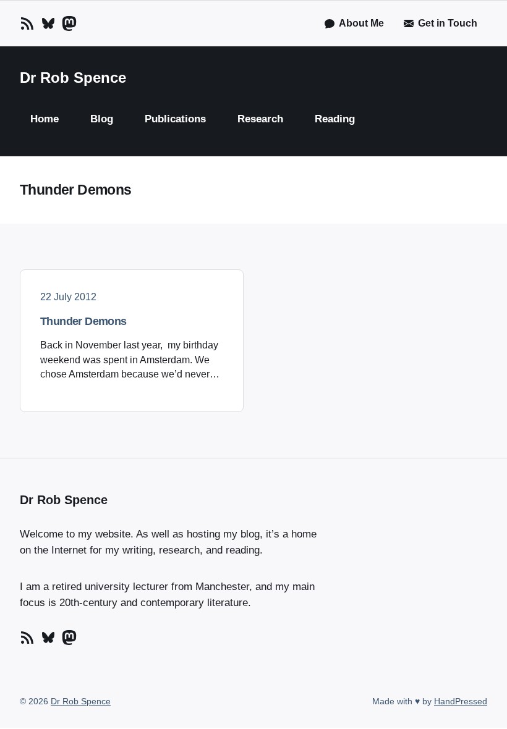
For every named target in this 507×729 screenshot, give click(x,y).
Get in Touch (447, 23)
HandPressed (460, 701)
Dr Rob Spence (73, 77)
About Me (361, 23)
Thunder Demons (83, 321)
